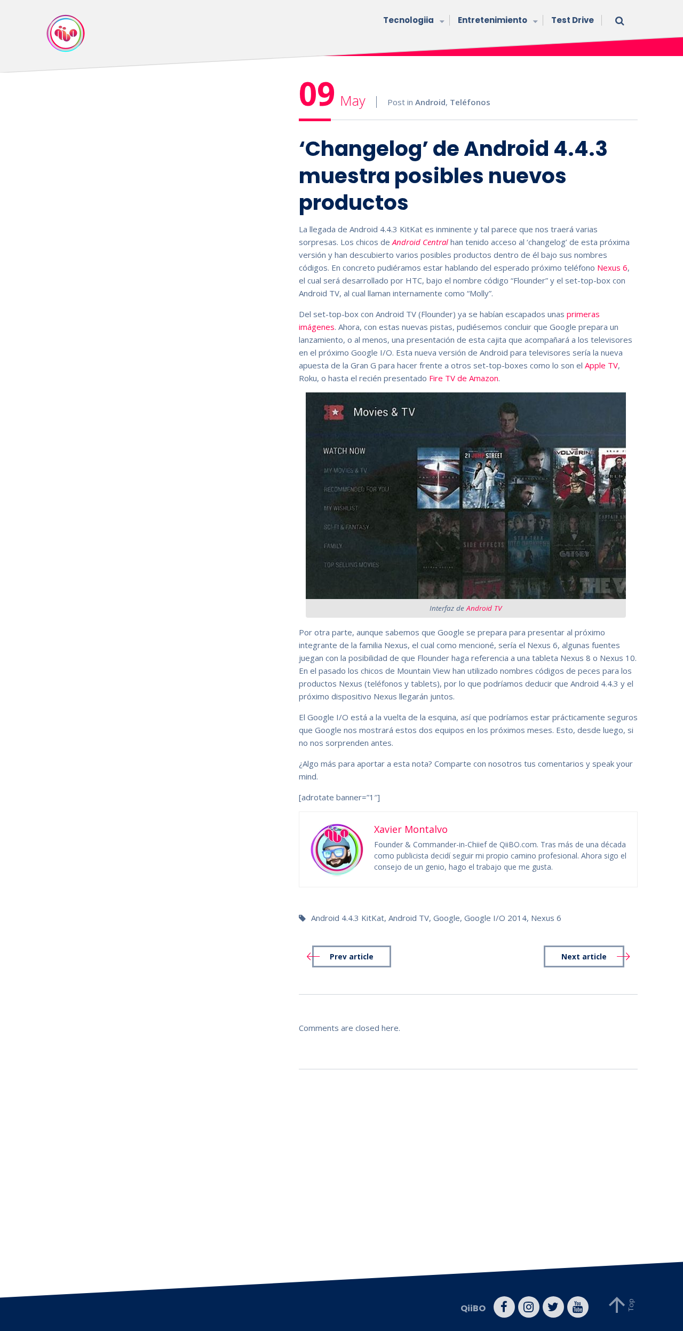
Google (446, 917)
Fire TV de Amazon (463, 378)
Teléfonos (470, 102)
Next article (584, 957)
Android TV (484, 608)
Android (430, 102)
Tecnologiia (408, 20)
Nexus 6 (612, 267)
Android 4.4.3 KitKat (347, 917)
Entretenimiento (492, 20)
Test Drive (572, 20)
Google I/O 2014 (495, 917)
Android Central (420, 242)
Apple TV (601, 365)
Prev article (352, 957)
